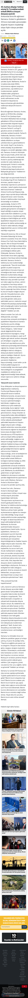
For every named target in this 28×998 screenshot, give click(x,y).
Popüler (5, 960)
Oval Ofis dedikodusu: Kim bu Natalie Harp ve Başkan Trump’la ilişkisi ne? (13, 730)
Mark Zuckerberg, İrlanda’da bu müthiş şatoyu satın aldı (13, 891)
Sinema (13, 957)
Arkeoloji (13, 954)
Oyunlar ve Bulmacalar (14, 940)
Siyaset (5, 952)
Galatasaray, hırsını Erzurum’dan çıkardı (14, 909)
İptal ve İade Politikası (22, 961)
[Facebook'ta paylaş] (5, 40)
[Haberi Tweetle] (2, 40)
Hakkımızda (22, 976)
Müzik (13, 955)
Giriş (25, 1)
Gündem (4, 36)
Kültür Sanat (14, 951)
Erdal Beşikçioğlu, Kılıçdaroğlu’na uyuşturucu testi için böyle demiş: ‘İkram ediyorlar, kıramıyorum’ (14, 852)
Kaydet (24, 927)
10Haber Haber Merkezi (12, 33)
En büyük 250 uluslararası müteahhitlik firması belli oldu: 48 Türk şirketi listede (13, 871)
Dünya (5, 955)
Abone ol (19, 1)
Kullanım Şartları (22, 954)
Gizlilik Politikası (22, 968)
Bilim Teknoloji (4, 963)
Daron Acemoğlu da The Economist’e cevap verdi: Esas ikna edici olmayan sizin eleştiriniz (12, 751)
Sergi (13, 960)
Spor (5, 957)
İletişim (22, 980)
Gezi (5, 966)
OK (24, 986)
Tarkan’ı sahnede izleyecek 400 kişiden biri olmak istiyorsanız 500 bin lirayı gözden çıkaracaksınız (13, 793)
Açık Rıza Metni (22, 965)
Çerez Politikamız (22, 958)
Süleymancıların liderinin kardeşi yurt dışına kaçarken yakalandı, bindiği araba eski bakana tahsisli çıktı (14, 773)
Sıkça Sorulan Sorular (22, 973)
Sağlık (5, 959)
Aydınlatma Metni (23, 951)
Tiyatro (14, 959)
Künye (22, 978)
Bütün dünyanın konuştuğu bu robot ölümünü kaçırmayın (12, 813)
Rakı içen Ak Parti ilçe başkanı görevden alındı (13, 832)
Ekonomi (5, 954)
